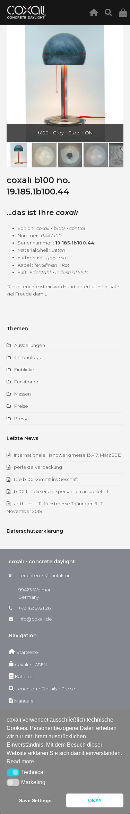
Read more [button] (20, 761)
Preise (21, 406)
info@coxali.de (35, 619)
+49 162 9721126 (34, 608)
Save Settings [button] (35, 800)
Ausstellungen (29, 345)
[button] (12, 83)
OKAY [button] (95, 800)
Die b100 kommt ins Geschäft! (46, 479)
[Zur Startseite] (95, 12)
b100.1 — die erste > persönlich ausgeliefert (61, 491)
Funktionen (27, 381)
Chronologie (28, 357)
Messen (22, 394)
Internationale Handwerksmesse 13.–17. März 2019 (68, 455)
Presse (21, 418)
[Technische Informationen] (110, 12)
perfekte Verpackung (38, 467)
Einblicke (24, 369)
